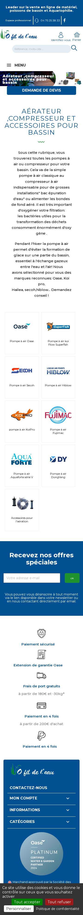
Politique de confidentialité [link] (57, 909)
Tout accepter (27, 902)
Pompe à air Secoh (21, 385)
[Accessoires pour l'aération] (22, 502)
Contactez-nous (28, 788)
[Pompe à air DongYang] (58, 458)
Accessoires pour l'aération (22, 519)
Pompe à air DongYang (58, 475)
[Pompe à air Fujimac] (58, 414)
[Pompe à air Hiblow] (58, 369)
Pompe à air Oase (22, 341)
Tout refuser (59, 902)
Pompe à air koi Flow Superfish (58, 342)
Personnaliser (18, 908)
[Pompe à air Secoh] (22, 369)
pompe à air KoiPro (22, 429)
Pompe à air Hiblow (58, 385)
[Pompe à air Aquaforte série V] (22, 458)
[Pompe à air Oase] (22, 325)
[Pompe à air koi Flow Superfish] (58, 325)
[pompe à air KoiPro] (22, 414)
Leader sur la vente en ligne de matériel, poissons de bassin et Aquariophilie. (41, 9)
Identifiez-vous (61, 40)
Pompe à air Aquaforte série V (22, 475)
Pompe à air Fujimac (58, 431)
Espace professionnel (18, 20)
